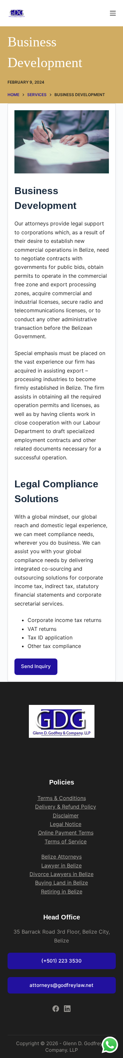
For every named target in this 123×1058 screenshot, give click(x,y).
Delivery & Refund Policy (65, 806)
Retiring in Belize (61, 891)
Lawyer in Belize (61, 865)
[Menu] (113, 13)
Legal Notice (65, 824)
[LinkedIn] (67, 1008)
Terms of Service (66, 841)
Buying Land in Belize (61, 882)
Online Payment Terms (65, 832)
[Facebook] (55, 1008)
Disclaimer (66, 815)
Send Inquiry (36, 666)
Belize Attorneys (61, 856)
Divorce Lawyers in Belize (61, 874)
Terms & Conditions (61, 798)
